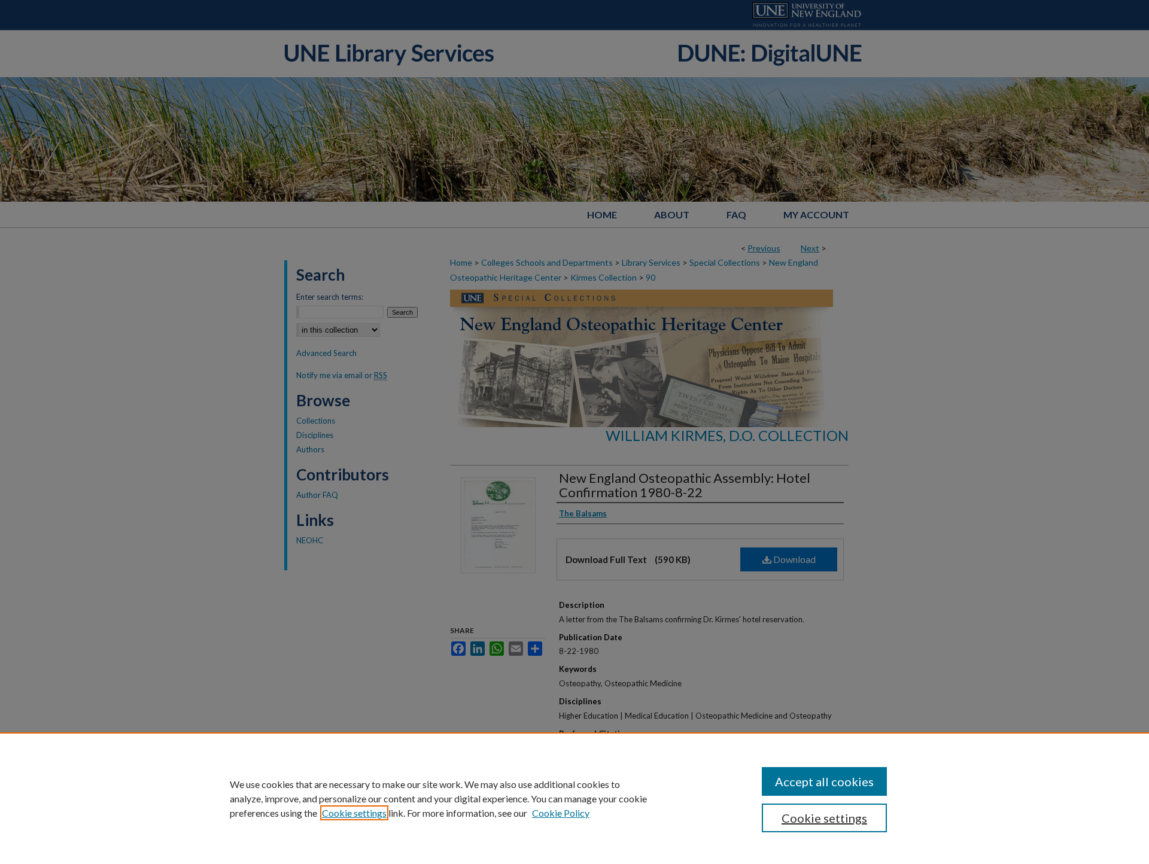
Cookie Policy (560, 813)
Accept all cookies (824, 781)
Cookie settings (354, 813)
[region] (574, 798)
